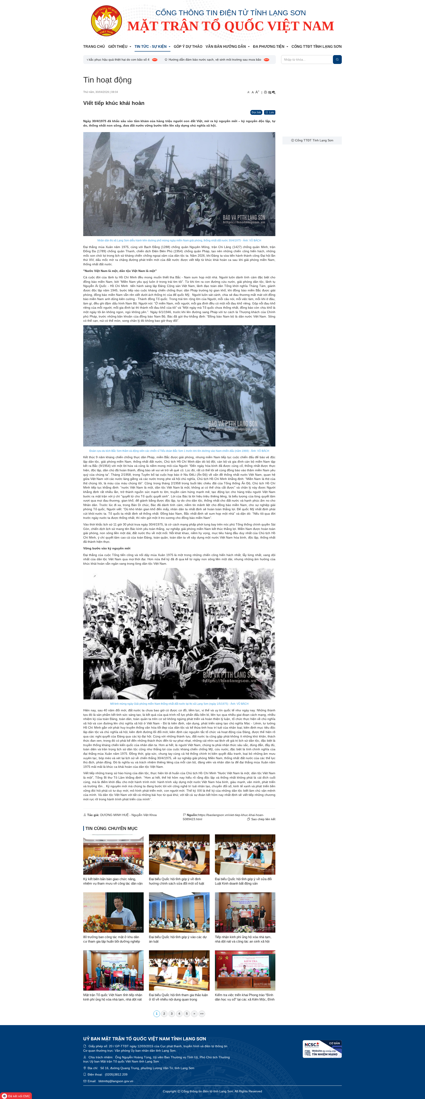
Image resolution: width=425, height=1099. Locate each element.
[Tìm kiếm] (337, 59)
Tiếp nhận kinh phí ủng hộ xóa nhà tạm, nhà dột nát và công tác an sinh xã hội (243, 939)
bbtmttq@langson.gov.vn (116, 1081)
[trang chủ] (106, 20)
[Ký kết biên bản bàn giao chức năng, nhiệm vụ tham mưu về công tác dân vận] (113, 854)
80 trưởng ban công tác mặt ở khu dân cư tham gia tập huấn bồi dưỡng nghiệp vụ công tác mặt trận (111, 939)
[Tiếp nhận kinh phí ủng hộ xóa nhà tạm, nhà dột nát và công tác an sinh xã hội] (245, 912)
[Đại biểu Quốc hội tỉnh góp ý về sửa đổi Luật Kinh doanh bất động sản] (245, 854)
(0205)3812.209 (116, 1074)
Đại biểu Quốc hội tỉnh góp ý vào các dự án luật (178, 939)
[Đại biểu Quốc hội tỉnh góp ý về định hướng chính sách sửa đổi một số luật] (179, 854)
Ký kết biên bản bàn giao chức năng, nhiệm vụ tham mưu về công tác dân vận (113, 881)
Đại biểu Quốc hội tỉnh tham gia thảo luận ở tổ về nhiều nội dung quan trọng (178, 997)
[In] (265, 92)
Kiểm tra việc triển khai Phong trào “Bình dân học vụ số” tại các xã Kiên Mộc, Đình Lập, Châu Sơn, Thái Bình (244, 997)
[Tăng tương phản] (269, 92)
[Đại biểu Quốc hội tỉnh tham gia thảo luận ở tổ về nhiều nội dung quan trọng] (179, 970)
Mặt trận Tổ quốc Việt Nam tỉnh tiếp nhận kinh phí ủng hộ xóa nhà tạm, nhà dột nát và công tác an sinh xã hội (112, 997)
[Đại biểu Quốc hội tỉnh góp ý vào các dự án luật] (179, 912)
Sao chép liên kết (263, 819)
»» (202, 1013)
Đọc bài (256, 112)
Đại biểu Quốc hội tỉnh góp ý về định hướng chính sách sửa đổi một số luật (176, 881)
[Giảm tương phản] (273, 92)
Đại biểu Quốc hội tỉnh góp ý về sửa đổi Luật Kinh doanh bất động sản (243, 881)
